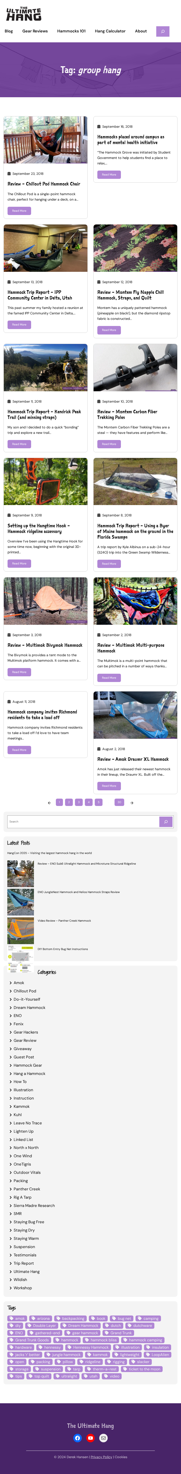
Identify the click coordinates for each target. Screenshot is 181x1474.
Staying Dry (24, 1230)
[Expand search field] (162, 31)
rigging (119, 1361)
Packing (21, 1180)
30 (119, 802)
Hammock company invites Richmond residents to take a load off (42, 714)
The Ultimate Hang (90, 1425)
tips (18, 1376)
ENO (18, 1015)
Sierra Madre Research (34, 1205)
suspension (51, 1369)
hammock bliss (104, 1340)
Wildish (20, 1279)
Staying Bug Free (29, 1221)
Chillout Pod (25, 991)
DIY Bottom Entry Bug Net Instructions (63, 949)
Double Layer (44, 1325)
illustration (130, 1347)
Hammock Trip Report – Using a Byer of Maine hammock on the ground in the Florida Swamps (135, 531)
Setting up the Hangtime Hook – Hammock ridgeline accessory (39, 528)
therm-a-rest (104, 1369)
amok (20, 1318)
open (19, 1361)
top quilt (41, 1376)
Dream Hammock (29, 1007)
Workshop (23, 1287)
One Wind (23, 1155)
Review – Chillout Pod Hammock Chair (44, 184)
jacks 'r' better (27, 1354)
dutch (116, 1325)
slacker (143, 1361)
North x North (26, 1147)
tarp (76, 1369)
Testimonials (25, 1255)
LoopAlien (160, 1354)
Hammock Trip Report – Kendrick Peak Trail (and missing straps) (44, 414)
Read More (19, 211)
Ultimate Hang (27, 1271)
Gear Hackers (26, 1032)
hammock (69, 1340)
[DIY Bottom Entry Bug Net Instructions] (20, 960)
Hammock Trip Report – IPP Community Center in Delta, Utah (40, 295)
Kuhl (18, 1114)
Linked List (23, 1139)
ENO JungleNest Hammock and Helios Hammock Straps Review (79, 892)
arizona (43, 1318)
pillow (68, 1361)
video (114, 1376)
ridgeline (92, 1361)
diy (18, 1325)
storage (22, 1369)
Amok (19, 982)
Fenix (18, 1023)
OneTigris (22, 1164)
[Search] (166, 822)
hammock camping (145, 1340)
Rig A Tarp (23, 1197)
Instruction (24, 1098)
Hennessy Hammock (91, 1347)
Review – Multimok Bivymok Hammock (45, 645)
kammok (100, 1354)
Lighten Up (24, 1131)
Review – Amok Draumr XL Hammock (133, 759)
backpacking (73, 1318)
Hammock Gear (28, 1065)
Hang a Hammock (29, 1073)
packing (43, 1361)
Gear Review (25, 1040)
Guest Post (24, 1057)
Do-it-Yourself (27, 999)
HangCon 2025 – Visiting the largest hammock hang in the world (49, 853)
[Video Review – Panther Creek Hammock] (20, 931)
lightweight (129, 1354)
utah (93, 1376)
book (101, 1318)
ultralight (69, 1376)
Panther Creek (27, 1189)
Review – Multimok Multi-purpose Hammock (130, 648)
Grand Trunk (121, 1332)
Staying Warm (26, 1238)
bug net (124, 1318)
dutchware (142, 1325)
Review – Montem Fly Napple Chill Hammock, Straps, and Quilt (130, 295)
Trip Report (24, 1263)
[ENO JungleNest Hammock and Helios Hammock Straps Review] (20, 903)
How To (20, 1081)
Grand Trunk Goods (32, 1340)
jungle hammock (66, 1354)
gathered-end (47, 1332)
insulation (160, 1347)
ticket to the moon (144, 1369)
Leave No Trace (28, 1123)
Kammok (21, 1106)
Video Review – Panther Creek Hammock (64, 921)
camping (151, 1318)
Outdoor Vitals (27, 1172)
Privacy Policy (101, 1457)
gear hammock (85, 1332)
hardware (23, 1347)
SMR (18, 1213)
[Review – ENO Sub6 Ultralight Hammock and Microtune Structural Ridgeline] (20, 874)
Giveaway (23, 1048)
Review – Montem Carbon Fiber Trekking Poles (127, 414)
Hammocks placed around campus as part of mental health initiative (130, 139)
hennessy (52, 1347)
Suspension (24, 1246)
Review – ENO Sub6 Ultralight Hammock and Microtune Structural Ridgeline (87, 864)
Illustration (23, 1089)
